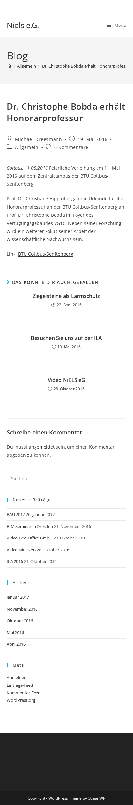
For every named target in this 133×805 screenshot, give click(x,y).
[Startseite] (9, 66)
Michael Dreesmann (38, 139)
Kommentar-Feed (24, 692)
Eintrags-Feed (20, 685)
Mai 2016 (15, 632)
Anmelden (16, 677)
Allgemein (26, 147)
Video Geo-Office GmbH (30, 538)
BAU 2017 (16, 514)
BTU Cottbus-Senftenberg (45, 254)
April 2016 (16, 644)
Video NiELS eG (66, 379)
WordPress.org (21, 700)
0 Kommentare (71, 147)
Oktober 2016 (20, 620)
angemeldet (42, 447)
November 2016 (22, 609)
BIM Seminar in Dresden (30, 526)
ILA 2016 (15, 561)
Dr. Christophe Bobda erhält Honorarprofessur (86, 66)
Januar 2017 (18, 597)
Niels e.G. (23, 25)
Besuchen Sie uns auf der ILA (66, 337)
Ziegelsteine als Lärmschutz (66, 295)
